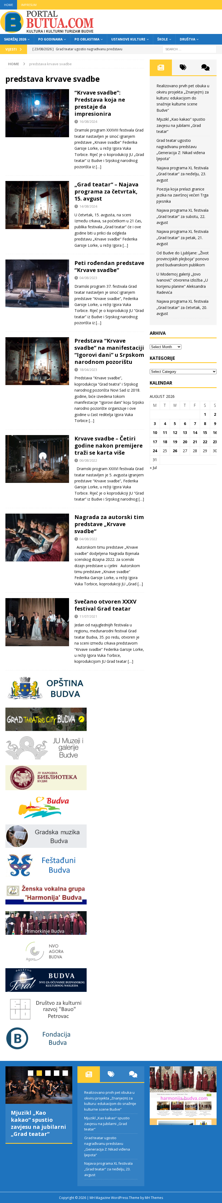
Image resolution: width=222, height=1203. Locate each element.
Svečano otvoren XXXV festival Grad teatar (105, 605)
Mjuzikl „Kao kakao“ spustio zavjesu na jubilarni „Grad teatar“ (180, 125)
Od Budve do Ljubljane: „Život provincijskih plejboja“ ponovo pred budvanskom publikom (182, 259)
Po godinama (50, 39)
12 (175, 432)
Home (8, 5)
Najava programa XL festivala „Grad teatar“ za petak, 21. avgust (182, 237)
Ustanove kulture (128, 39)
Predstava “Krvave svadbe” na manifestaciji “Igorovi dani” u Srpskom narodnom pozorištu (109, 351)
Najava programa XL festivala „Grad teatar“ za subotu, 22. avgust (182, 216)
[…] (98, 166)
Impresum (29, 5)
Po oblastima (86, 39)
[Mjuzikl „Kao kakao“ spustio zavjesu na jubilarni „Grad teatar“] (38, 1085)
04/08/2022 (88, 538)
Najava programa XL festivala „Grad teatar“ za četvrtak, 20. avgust (182, 307)
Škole (162, 39)
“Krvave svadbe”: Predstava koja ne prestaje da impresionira (99, 103)
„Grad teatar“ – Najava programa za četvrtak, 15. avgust (106, 191)
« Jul (153, 467)
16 (215, 432)
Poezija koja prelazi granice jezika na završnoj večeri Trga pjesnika (182, 195)
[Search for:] (189, 48)
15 (205, 432)
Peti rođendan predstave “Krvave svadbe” (109, 266)
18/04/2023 (88, 369)
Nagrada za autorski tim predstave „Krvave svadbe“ (109, 524)
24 (155, 450)
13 (185, 432)
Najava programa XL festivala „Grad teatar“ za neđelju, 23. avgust (182, 174)
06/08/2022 (88, 460)
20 (185, 441)
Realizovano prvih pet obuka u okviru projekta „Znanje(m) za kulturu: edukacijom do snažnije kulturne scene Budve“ (182, 98)
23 (215, 441)
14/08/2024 (88, 206)
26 (175, 450)
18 (165, 441)
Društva (187, 39)
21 (195, 441)
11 (165, 432)
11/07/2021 (88, 616)
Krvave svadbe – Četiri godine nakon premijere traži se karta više (108, 445)
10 (155, 432)
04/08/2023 (88, 277)
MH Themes (154, 1197)
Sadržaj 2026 (15, 39)
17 (155, 441)
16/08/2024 (88, 121)
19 (175, 441)
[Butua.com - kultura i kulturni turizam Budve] (47, 30)
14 (195, 432)
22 (205, 441)
